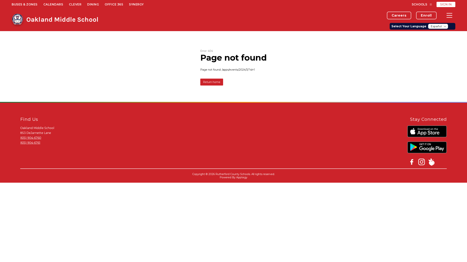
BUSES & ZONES (25, 4)
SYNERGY (136, 4)
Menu (449, 15)
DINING (93, 4)
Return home (211, 82)
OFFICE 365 (114, 4)
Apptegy (241, 177)
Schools (419, 4)
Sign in (446, 4)
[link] (399, 15)
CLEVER (75, 4)
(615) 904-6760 (30, 138)
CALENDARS (53, 4)
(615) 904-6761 (30, 142)
